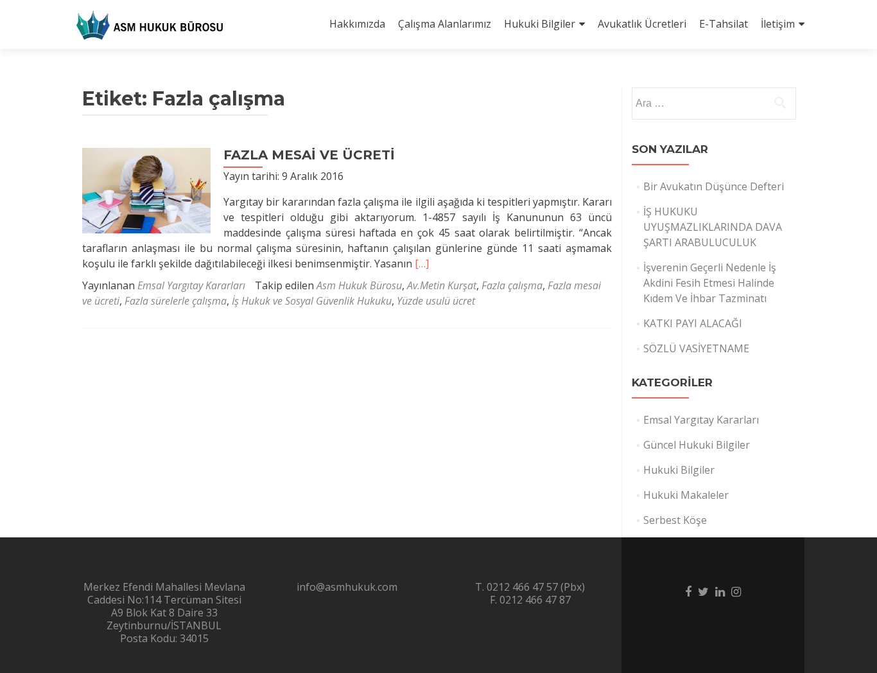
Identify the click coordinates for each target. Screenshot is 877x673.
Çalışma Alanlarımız (444, 24)
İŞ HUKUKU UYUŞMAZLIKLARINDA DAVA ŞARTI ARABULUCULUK (712, 226)
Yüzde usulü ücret (436, 301)
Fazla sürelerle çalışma (176, 301)
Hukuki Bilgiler (539, 24)
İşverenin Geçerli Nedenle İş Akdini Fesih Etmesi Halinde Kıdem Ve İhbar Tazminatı (709, 282)
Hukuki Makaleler (686, 495)
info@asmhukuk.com (347, 587)
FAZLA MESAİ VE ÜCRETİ (309, 155)
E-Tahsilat (723, 24)
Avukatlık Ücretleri (642, 24)
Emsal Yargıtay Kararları (191, 285)
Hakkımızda (357, 24)
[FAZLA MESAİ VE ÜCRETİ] (146, 190)
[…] (422, 263)
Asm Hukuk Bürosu (359, 285)
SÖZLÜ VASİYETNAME (696, 348)
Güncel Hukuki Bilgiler (696, 445)
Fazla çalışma (512, 285)
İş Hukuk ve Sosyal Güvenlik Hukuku (312, 301)
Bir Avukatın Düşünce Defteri (713, 186)
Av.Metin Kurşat (441, 285)
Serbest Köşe (675, 520)
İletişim (778, 24)
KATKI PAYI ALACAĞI (692, 323)
